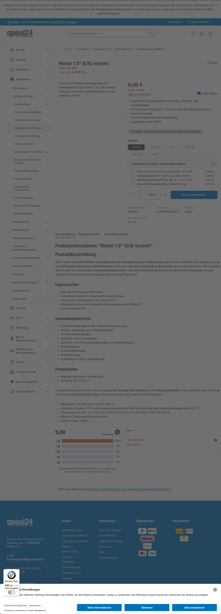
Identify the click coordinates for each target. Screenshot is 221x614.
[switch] (11, 592)
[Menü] (17, 571)
